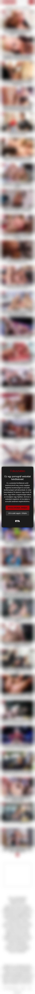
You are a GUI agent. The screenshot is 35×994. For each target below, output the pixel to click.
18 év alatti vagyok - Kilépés (17, 513)
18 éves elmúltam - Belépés (17, 508)
